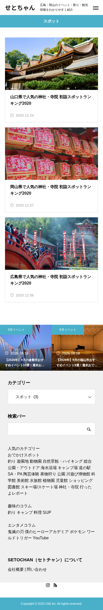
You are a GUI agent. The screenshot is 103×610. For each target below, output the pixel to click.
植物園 (49, 480)
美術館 (23, 480)
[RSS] (55, 585)
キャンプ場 (68, 468)
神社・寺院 (69, 487)
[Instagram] (47, 585)
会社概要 (16, 569)
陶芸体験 (31, 474)
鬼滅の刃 (16, 532)
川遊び (72, 474)
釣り (12, 461)
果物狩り (48, 474)
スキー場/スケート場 (39, 487)
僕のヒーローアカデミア (47, 532)
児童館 (62, 480)
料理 (38, 512)
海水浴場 (49, 468)
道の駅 (85, 468)
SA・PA (15, 474)
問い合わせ (37, 569)
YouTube (41, 538)
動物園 (36, 461)
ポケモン (78, 532)
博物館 (84, 474)
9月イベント (16, 329)
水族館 (36, 480)
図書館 (14, 487)
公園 (61, 474)
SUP (47, 512)
